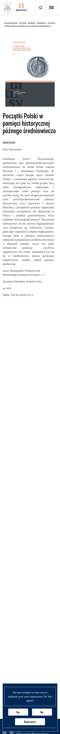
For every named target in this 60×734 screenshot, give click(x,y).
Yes (18, 712)
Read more (30, 722)
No (42, 712)
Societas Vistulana (14, 281)
